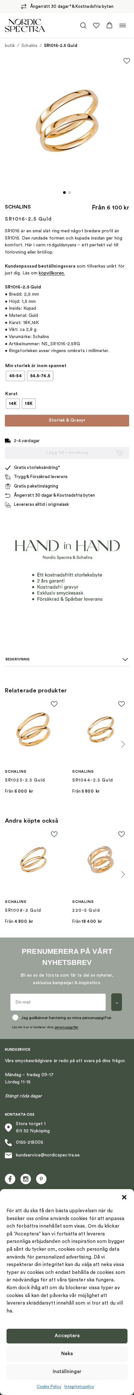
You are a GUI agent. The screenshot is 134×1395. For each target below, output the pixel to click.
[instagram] (25, 1179)
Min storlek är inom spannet (35, 366)
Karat (11, 394)
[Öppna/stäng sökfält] (83, 25)
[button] (124, 1197)
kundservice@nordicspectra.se (48, 1155)
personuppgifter (66, 1027)
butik (10, 45)
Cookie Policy (49, 1386)
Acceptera (67, 1335)
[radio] (15, 376)
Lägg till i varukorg (67, 452)
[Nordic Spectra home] (25, 25)
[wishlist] (96, 25)
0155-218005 (29, 1142)
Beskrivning (18, 659)
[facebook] (10, 1179)
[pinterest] (41, 1179)
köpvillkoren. (52, 273)
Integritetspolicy (79, 1386)
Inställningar (67, 1371)
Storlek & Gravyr (67, 420)
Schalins (29, 45)
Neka (67, 1353)
